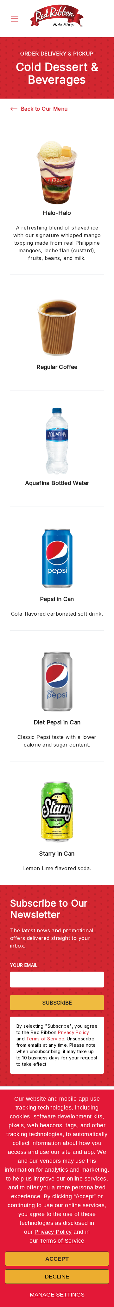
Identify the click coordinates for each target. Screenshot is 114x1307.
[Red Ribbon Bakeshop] (57, 18)
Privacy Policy (53, 1232)
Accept (57, 1259)
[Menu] (14, 18)
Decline (57, 1276)
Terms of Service (62, 1241)
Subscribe (57, 1003)
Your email (23, 965)
